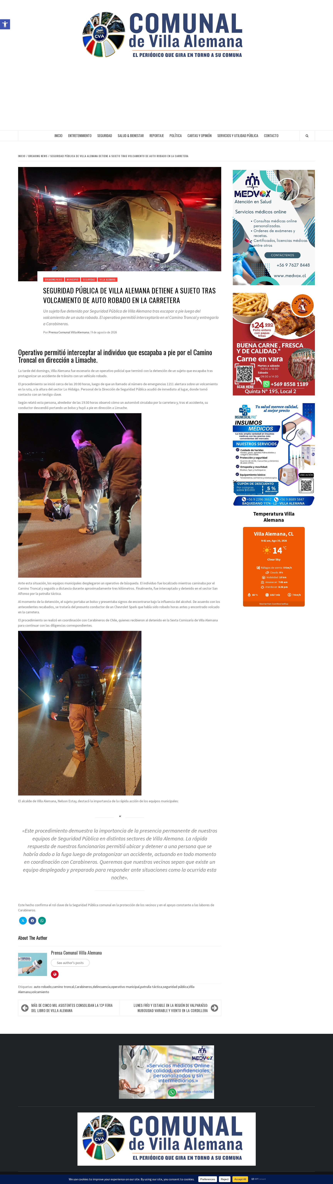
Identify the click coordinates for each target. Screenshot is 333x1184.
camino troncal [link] (63, 986)
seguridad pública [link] (175, 986)
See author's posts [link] (70, 963)
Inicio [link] (58, 135)
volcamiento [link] (40, 992)
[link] (5, 24)
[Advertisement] (166, 101)
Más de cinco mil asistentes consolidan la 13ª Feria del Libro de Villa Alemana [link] (72, 1008)
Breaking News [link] (53, 279)
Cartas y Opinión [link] (200, 135)
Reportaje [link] (157, 135)
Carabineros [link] (83, 986)
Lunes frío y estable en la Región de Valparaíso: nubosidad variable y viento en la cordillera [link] (171, 1008)
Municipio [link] (72, 279)
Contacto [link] (271, 135)
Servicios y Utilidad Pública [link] (237, 135)
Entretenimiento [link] (80, 135)
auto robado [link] (43, 986)
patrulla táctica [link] (151, 986)
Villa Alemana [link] (107, 279)
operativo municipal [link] (125, 986)
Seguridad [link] (104, 135)
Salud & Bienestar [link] (131, 135)
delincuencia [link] (101, 986)
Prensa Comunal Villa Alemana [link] (69, 332)
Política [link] (176, 135)
